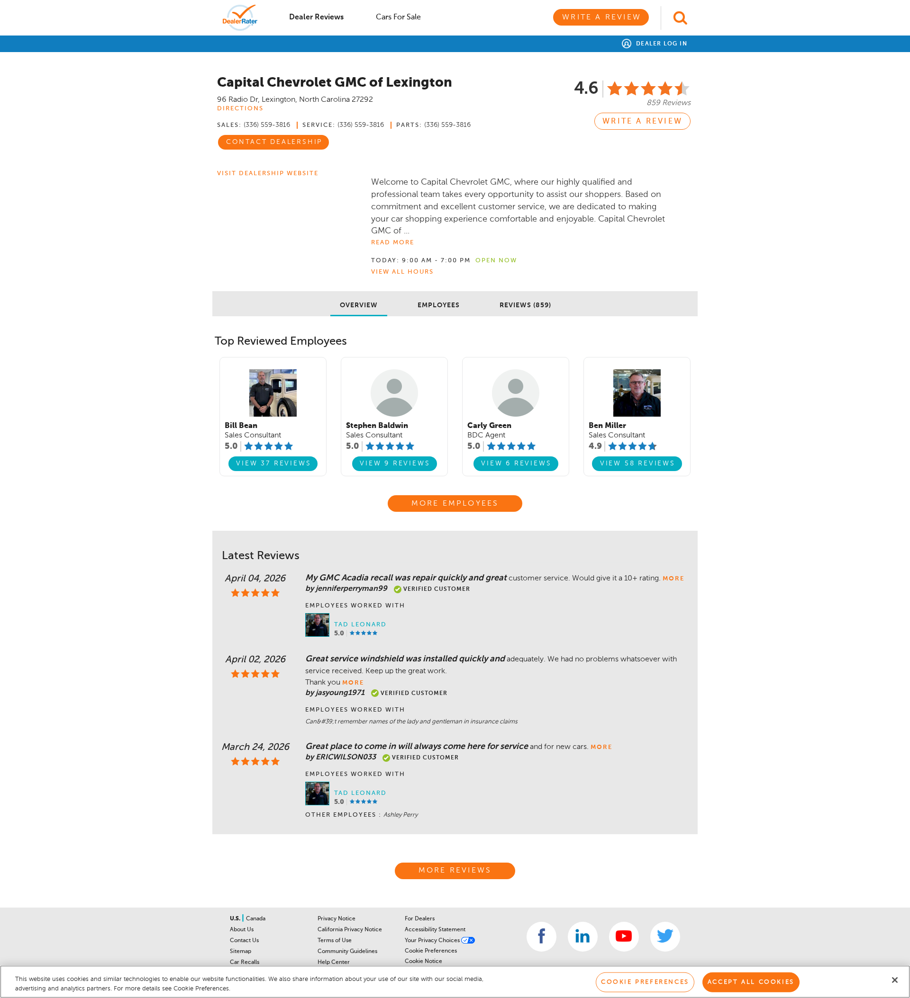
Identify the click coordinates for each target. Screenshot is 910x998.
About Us (242, 930)
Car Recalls (244, 962)
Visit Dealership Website (267, 173)
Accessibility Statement (435, 930)
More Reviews (455, 870)
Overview (359, 305)
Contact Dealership (274, 142)
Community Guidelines (347, 951)
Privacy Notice (336, 919)
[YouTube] (624, 937)
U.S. (236, 919)
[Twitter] (665, 937)
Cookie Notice (423, 961)
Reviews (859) (525, 305)
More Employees (455, 504)
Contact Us (244, 941)
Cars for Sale (398, 17)
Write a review (642, 121)
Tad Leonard (360, 625)
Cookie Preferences (431, 951)
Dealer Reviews (316, 17)
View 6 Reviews (516, 463)
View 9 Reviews (395, 463)
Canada (255, 919)
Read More (392, 243)
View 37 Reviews (273, 463)
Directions (240, 109)
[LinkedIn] (583, 937)
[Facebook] (541, 937)
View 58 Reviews (637, 463)
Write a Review (601, 17)
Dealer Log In (660, 44)
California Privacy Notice (350, 930)
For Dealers (420, 919)
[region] (455, 981)
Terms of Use (335, 941)
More (673, 579)
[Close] (894, 980)
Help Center (334, 962)
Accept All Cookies (751, 982)
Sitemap (240, 951)
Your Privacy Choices (433, 941)
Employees (439, 305)
